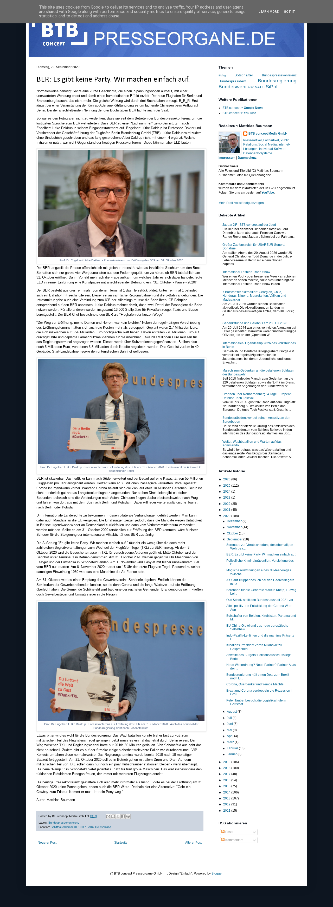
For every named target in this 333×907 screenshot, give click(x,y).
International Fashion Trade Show (246, 272)
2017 (227, 774)
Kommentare (234, 840)
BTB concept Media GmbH (267, 133)
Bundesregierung (277, 80)
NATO (260, 87)
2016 (227, 780)
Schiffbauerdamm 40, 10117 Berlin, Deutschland (81, 827)
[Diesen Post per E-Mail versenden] (108, 816)
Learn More (269, 12)
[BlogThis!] (113, 816)
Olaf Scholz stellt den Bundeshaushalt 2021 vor (259, 600)
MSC (251, 87)
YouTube (267, 192)
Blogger (217, 873)
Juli (230, 718)
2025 (227, 485)
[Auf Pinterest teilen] (128, 816)
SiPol (271, 86)
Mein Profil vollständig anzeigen (241, 203)
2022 (227, 504)
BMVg (222, 75)
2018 (227, 768)
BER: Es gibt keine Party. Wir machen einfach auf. (261, 554)
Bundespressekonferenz (64, 822)
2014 (227, 792)
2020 (227, 516)
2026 (227, 479)
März (231, 742)
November (234, 527)
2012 (227, 804)
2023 (227, 497)
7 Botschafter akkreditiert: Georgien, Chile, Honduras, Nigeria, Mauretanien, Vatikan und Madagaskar (254, 295)
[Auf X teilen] (118, 816)
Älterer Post (193, 842)
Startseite (120, 842)
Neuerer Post (47, 842)
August (232, 711)
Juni (230, 724)
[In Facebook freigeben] (123, 816)
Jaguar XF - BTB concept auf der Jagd (249, 225)
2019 (227, 762)
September (235, 539)
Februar (233, 748)
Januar (232, 754)
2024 (227, 491)
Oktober (233, 533)
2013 (227, 798)
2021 (227, 510)
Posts (229, 832)
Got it (289, 12)
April (230, 736)
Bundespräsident (232, 81)
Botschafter (243, 75)
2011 (227, 810)
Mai (230, 730)
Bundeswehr (233, 86)
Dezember (234, 521)
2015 (227, 786)
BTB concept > (242, 108)
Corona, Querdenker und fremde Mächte (255, 684)
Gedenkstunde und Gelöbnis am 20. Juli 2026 (254, 323)
